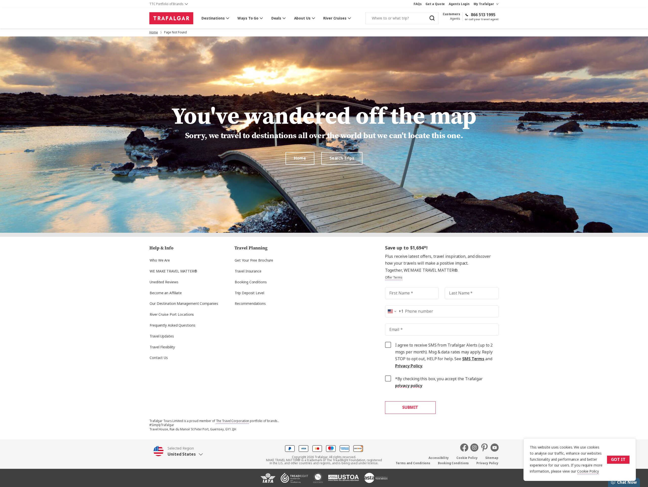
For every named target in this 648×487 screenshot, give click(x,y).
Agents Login (459, 4)
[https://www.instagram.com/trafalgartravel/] (475, 447)
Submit (410, 407)
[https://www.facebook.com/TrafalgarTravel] (465, 447)
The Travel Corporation (232, 421)
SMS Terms (473, 359)
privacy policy (408, 386)
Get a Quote (435, 4)
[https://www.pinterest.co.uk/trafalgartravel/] (485, 447)
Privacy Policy (408, 366)
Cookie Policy (588, 471)
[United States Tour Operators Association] (343, 480)
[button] (178, 451)
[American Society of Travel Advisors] (376, 480)
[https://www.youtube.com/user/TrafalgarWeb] (495, 447)
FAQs (418, 4)
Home (153, 32)
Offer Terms (393, 277)
